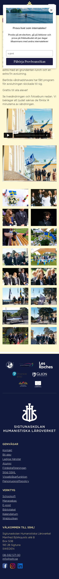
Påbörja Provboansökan (29, 61)
